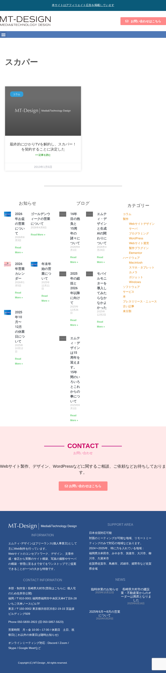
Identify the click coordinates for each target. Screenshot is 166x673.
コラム (127, 214)
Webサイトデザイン (142, 223)
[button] (3, 34)
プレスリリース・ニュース (140, 301)
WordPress (136, 238)
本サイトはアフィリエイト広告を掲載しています (83, 5)
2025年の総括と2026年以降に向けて (75, 288)
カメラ (133, 272)
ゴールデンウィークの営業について (40, 219)
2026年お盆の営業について (20, 223)
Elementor (135, 252)
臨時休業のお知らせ (104, 589)
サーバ (133, 228)
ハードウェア (131, 257)
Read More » (38, 234)
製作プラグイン (139, 248)
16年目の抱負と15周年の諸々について (75, 228)
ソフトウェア (131, 286)
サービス (128, 291)
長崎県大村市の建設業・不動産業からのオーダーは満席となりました (136, 594)
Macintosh (136, 262)
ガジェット (136, 277)
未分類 (127, 311)
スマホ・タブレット (141, 267)
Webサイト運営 (139, 243)
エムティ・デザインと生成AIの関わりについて (102, 228)
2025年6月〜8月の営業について (104, 613)
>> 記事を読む (43, 155)
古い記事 (128, 306)
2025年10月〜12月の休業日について (20, 326)
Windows (135, 282)
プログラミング (139, 233)
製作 (126, 218)
